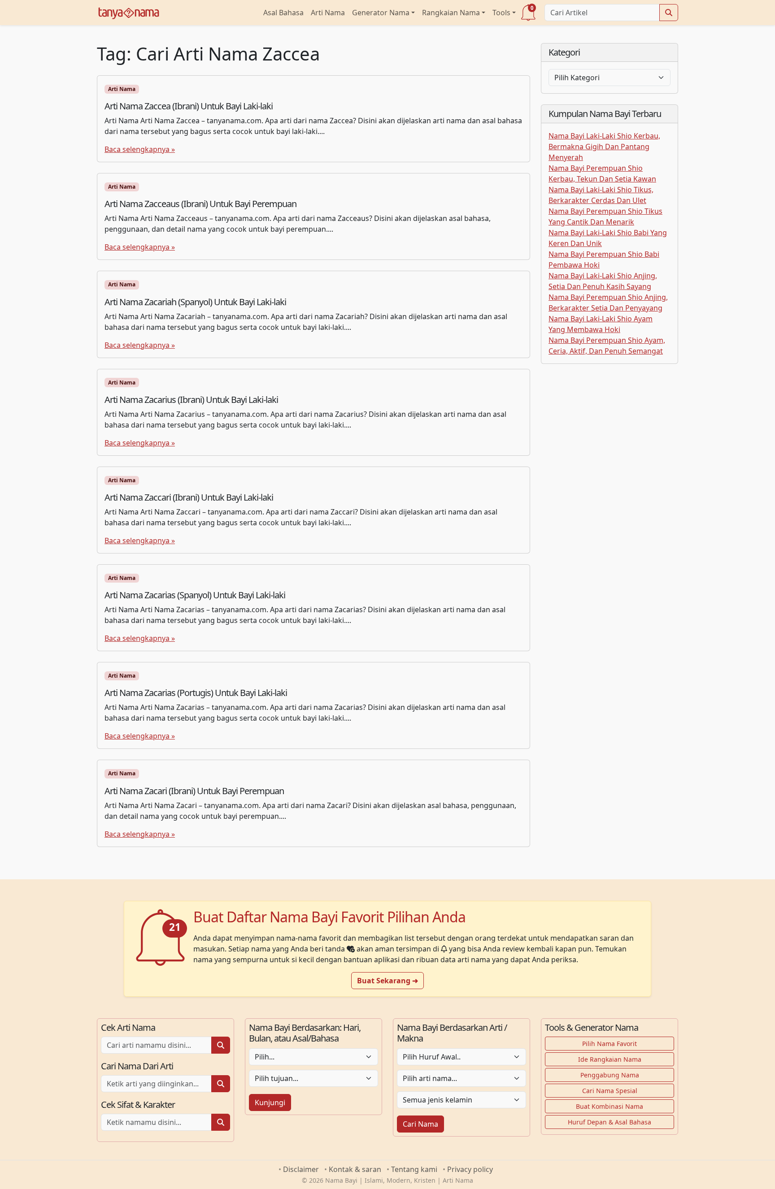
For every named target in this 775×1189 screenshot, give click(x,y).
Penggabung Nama (609, 1075)
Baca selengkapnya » (139, 149)
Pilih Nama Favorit (609, 1043)
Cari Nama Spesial (609, 1090)
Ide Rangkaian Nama (609, 1059)
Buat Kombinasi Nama (609, 1106)
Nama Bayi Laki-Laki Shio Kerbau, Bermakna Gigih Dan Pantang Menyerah (604, 146)
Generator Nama (380, 12)
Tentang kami (414, 1169)
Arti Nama (328, 12)
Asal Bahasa (283, 12)
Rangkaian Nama (451, 12)
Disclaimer (301, 1169)
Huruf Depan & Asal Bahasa (609, 1122)
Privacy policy (470, 1169)
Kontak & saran (355, 1169)
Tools (501, 12)
